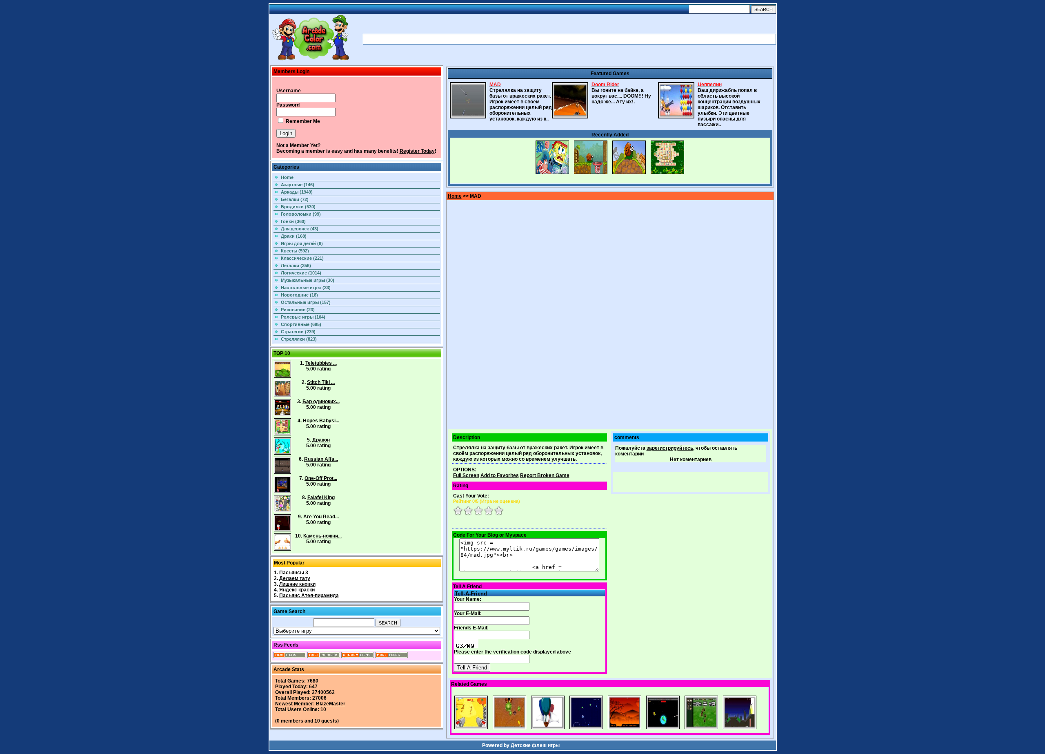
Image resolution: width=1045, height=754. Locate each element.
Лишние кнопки (297, 584)
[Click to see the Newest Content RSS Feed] (289, 656)
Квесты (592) (295, 250)
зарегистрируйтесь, (670, 448)
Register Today (417, 151)
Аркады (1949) (297, 192)
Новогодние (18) (299, 294)
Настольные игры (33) (306, 287)
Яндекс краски (297, 590)
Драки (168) (294, 236)
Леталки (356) (296, 265)
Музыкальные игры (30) (307, 280)
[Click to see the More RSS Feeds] (391, 656)
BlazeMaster (330, 704)
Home (287, 177)
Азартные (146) (297, 184)
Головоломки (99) (301, 214)
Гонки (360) (293, 221)
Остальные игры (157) (306, 302)
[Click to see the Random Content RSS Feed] (357, 656)
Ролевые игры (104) (303, 317)
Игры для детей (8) (302, 243)
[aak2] (310, 60)
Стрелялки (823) (299, 339)
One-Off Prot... (321, 478)
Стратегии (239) (298, 331)
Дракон (321, 440)
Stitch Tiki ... (321, 382)
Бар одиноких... (321, 401)
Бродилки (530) (298, 206)
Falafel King (321, 497)
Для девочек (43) (299, 228)
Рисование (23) (298, 309)
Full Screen (466, 475)
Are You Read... (321, 517)
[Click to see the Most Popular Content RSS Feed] (323, 656)
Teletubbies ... (321, 363)
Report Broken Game (544, 475)
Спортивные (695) (301, 324)
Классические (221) (302, 258)
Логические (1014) (301, 272)
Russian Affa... (321, 459)
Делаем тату (294, 578)
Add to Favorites (499, 475)
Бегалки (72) (295, 199)
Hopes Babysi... (321, 421)
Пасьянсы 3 (293, 573)
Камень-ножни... (322, 536)
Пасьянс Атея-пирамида (309, 595)
